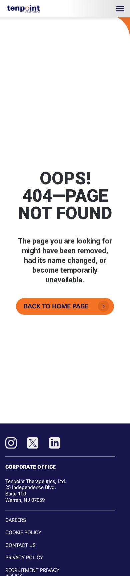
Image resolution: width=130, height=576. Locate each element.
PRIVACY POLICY (24, 558)
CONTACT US (20, 545)
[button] (120, 8)
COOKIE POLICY (23, 533)
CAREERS (15, 520)
